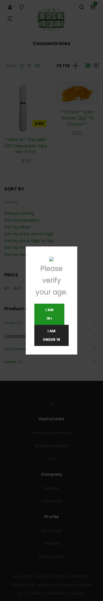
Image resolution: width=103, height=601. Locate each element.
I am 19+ (49, 314)
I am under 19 (51, 335)
